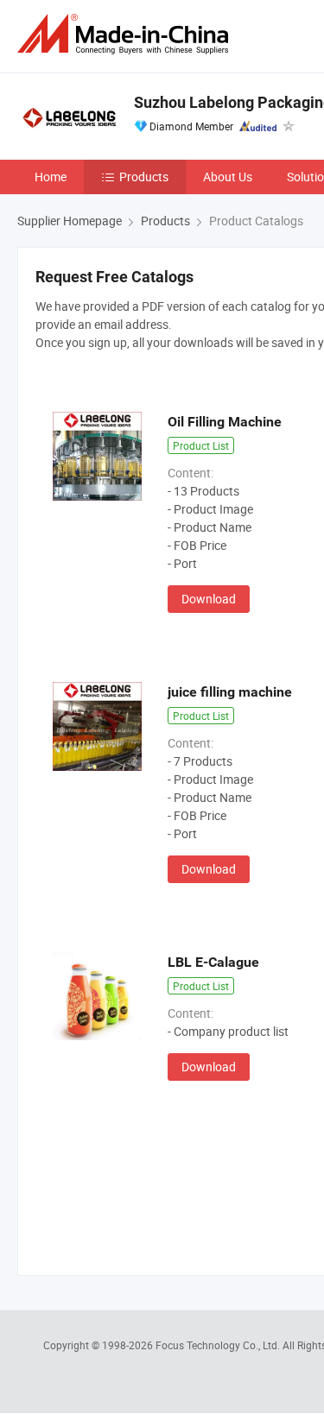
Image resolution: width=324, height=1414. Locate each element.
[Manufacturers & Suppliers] (126, 34)
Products (143, 176)
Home (51, 176)
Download (208, 598)
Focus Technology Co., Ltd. (219, 1345)
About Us (227, 176)
